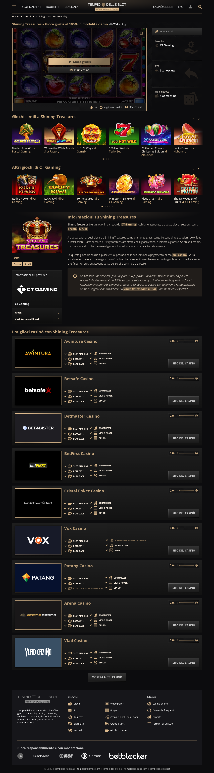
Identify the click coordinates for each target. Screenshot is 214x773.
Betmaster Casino (82, 416)
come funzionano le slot (140, 289)
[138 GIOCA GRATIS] (188, 133)
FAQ (180, 7)
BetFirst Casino (79, 453)
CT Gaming (129, 224)
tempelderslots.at (65, 768)
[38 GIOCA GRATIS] (27, 133)
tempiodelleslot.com (135, 768)
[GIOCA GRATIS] (59, 133)
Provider (159, 41)
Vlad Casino (75, 640)
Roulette (52, 7)
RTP (157, 66)
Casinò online (163, 7)
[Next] (199, 119)
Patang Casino (78, 565)
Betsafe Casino (79, 378)
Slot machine (31, 7)
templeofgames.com (88, 768)
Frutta (72, 229)
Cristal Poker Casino (84, 491)
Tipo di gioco (162, 91)
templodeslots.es (112, 768)
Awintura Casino (80, 341)
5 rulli (83, 229)
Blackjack (71, 7)
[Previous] (194, 119)
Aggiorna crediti (113, 107)
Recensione (135, 107)
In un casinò (166, 31)
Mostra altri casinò (107, 677)
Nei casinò (180, 255)
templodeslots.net (160, 768)
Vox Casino (75, 528)
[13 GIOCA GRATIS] (91, 133)
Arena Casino (77, 603)
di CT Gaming (117, 24)
